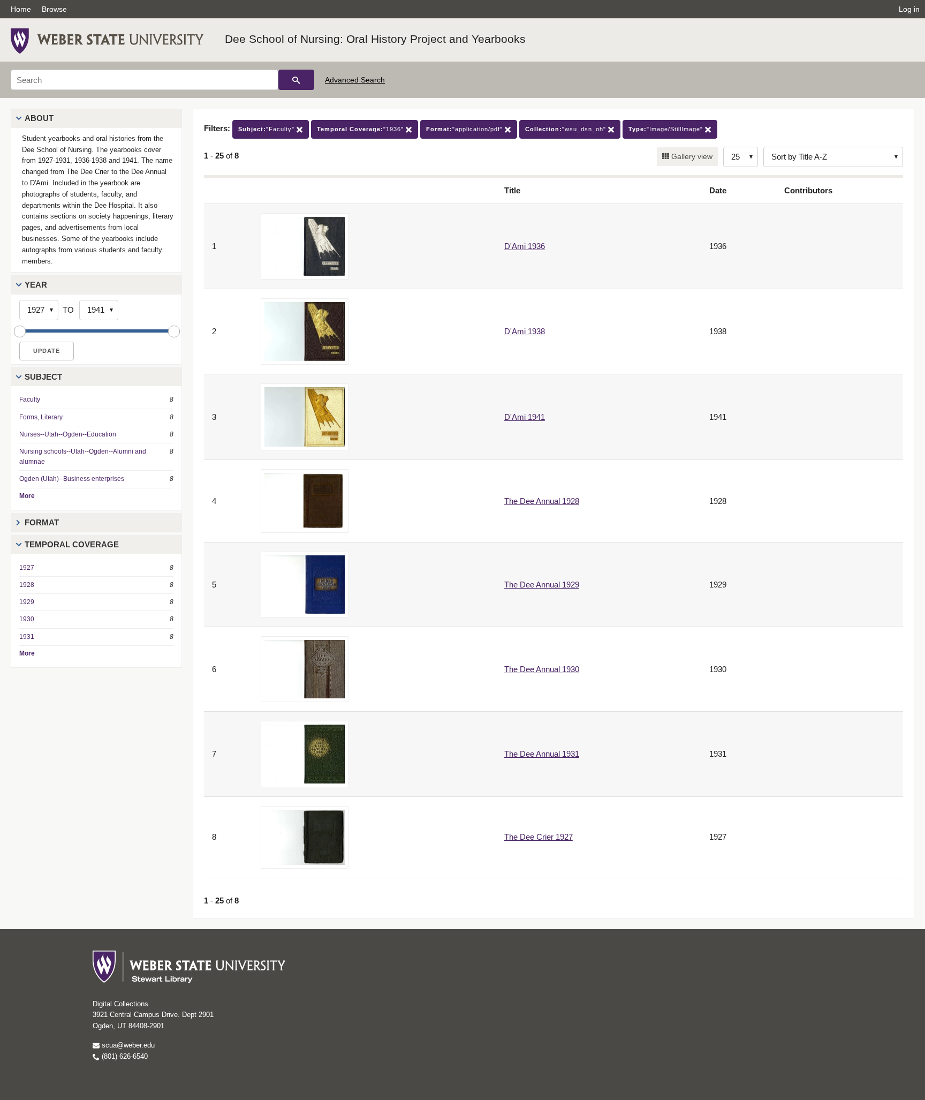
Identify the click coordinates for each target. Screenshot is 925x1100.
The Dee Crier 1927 (538, 836)
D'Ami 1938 (524, 331)
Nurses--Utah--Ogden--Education (67, 434)
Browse (54, 9)
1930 (26, 619)
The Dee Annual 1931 (541, 753)
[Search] (296, 80)
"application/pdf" (465, 129)
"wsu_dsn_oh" (566, 129)
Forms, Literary (41, 417)
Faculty (29, 399)
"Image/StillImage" (666, 129)
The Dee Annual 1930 (541, 669)
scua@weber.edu (127, 1045)
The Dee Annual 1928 (541, 501)
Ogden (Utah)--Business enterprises (71, 479)
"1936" (361, 129)
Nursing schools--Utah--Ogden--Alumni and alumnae (82, 456)
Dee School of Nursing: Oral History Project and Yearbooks (375, 39)
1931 (26, 637)
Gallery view (690, 156)
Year (36, 284)
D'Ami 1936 (524, 246)
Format (42, 522)
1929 (26, 602)
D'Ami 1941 (524, 416)
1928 (26, 585)
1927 (26, 567)
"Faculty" (267, 129)
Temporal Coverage (72, 544)
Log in (909, 9)
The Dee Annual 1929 (541, 584)
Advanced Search (355, 80)
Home (21, 9)
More (27, 496)
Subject (43, 376)
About (39, 118)
